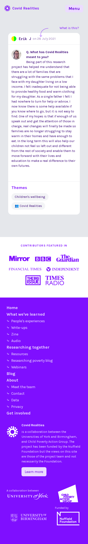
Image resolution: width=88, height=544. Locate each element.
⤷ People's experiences (26, 321)
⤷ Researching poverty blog (30, 360)
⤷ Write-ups (17, 327)
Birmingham (66, 437)
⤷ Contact (16, 393)
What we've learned (26, 314)
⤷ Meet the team (21, 387)
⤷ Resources (17, 354)
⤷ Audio (14, 341)
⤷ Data (13, 400)
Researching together (28, 347)
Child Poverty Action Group (48, 442)
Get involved (18, 413)
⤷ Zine (12, 334)
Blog (11, 373)
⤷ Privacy (15, 406)
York (47, 437)
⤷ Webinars (17, 367)
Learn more (34, 471)
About (12, 380)
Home (12, 307)
